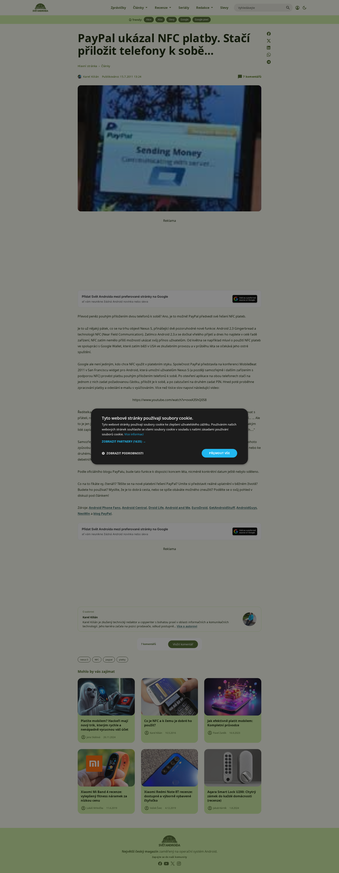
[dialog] (169, 436)
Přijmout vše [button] (219, 453)
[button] (169, 441)
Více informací (134, 434)
